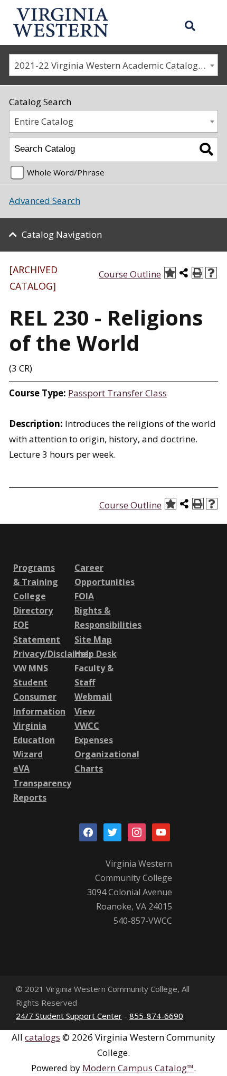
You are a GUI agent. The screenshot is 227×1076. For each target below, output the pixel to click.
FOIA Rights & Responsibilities (107, 610)
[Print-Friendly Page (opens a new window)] (197, 273)
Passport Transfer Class (117, 393)
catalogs (42, 1037)
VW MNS (30, 668)
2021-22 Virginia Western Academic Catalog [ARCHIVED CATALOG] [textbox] (115, 65)
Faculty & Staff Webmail (94, 682)
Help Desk (95, 654)
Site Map (93, 639)
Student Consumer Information (39, 696)
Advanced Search (44, 200)
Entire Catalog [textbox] (43, 121)
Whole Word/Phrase (66, 172)
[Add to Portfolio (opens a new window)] (170, 273)
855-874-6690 (156, 1015)
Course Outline (130, 274)
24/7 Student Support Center (69, 1015)
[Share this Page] (184, 273)
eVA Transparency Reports (42, 783)
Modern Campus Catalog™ (138, 1068)
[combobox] (113, 65)
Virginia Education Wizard (34, 740)
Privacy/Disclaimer (52, 654)
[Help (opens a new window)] (211, 273)
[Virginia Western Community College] (60, 21)
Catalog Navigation (62, 234)
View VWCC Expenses (93, 726)
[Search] (206, 149)
